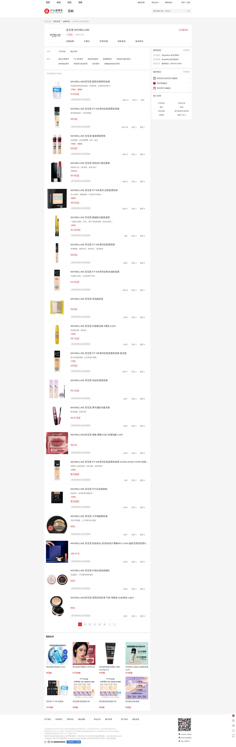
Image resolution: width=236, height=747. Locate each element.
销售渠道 (122, 41)
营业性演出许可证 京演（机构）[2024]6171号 (59, 731)
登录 (183, 2)
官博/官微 (104, 41)
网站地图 (81, 719)
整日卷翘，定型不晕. (79, 412)
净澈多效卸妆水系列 (112, 64)
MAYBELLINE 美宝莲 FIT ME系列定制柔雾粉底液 (95, 109)
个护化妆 (62, 51)
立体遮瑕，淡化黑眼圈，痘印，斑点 (84, 140)
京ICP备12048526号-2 (108, 729)
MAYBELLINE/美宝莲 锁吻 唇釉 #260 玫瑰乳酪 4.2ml (97, 434)
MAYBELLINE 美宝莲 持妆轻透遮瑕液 (89, 380)
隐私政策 (135, 719)
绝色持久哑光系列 (123, 59)
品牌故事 (70, 41)
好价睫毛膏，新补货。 (79, 330)
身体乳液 (181, 103)
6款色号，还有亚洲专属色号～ (82, 493)
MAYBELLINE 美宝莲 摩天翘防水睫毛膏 (90, 407)
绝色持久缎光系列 (81, 64)
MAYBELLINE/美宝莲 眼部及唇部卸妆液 (90, 81)
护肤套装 (161, 103)
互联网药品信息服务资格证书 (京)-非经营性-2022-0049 (93, 731)
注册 (188, 2)
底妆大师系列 (64, 59)
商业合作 (155, 2)
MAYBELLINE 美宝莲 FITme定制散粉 (89, 489)
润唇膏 (161, 115)
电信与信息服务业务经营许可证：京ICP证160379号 (82, 729)
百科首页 (56, 21)
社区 (70, 2)
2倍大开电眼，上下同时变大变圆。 (84, 520)
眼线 (181, 107)
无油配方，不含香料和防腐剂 (82, 575)
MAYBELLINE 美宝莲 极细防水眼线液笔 (90, 217)
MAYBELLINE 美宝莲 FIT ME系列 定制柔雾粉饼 (94, 190)
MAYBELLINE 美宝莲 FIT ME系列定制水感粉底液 (95, 272)
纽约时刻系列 (93, 59)
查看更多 (186, 50)
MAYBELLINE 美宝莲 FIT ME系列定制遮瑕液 (93, 244)
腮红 (161, 107)
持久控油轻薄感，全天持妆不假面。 (84, 357)
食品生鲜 (73, 51)
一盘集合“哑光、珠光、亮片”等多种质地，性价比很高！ (92, 222)
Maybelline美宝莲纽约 (170, 59)
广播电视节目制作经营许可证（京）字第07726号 (60, 733)
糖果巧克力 (181, 115)
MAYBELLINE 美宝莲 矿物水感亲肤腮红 (90, 570)
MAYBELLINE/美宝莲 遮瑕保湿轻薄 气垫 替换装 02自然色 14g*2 (102, 597)
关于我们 (47, 719)
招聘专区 (70, 719)
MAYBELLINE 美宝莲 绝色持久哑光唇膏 (90, 163)
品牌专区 (66, 21)
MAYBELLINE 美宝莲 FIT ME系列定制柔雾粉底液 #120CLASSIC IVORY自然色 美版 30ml (109, 462)
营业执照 (116, 731)
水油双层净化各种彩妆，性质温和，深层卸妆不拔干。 (91, 86)
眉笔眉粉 (161, 111)
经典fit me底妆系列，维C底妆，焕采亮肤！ (87, 466)
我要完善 (184, 30)
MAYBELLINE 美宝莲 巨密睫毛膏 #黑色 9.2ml (93, 326)
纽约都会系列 (64, 64)
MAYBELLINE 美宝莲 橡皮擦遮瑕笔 (88, 136)
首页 (48, 2)
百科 (80, 2)
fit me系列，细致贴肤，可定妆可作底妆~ (86, 194)
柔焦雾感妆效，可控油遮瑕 (81, 113)
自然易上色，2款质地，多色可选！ (84, 167)
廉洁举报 (108, 719)
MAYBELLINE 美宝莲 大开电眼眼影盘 (89, 516)
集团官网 (141, 2)
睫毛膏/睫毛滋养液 (182, 111)
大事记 (87, 41)
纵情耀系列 (107, 59)
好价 (59, 2)
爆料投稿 (168, 2)
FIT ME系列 (78, 59)
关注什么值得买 (186, 738)
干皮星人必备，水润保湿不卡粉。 (83, 276)
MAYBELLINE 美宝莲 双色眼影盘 (87, 299)
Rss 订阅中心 (185, 741)
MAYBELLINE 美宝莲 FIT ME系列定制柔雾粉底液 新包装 (99, 353)
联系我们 (59, 719)
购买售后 (139, 41)
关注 (70, 35)
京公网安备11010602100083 (54, 729)
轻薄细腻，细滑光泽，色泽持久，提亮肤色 (87, 249)
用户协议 (124, 719)
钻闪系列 (95, 64)
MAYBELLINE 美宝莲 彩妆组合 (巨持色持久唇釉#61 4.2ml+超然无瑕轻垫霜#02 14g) (109, 543)
